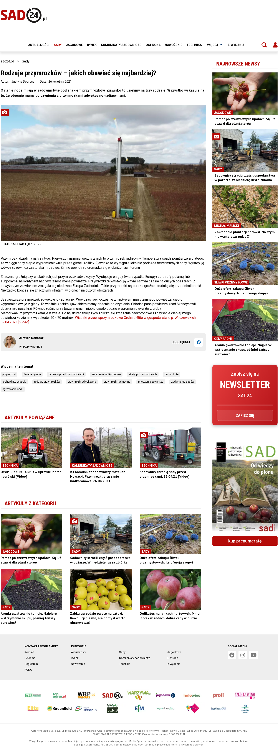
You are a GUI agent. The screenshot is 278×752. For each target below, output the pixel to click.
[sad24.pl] (23, 15)
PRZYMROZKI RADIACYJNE (117, 381)
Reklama (30, 658)
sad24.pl (7, 61)
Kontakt (29, 652)
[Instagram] (242, 655)
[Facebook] (198, 342)
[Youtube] (253, 655)
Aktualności (39, 45)
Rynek (92, 45)
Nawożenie (173, 45)
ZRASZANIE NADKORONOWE (106, 374)
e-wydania (236, 45)
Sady (58, 45)
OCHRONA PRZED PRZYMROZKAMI (66, 374)
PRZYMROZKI (9, 374)
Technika (194, 45)
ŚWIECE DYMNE (32, 374)
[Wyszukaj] (264, 45)
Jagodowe (74, 45)
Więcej (212, 45)
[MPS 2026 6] (245, 487)
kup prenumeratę (245, 541)
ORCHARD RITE (172, 374)
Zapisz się (245, 415)
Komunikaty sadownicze (121, 45)
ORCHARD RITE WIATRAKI (14, 381)
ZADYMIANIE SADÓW (182, 381)
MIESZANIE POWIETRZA (150, 381)
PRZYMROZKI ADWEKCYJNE (82, 381)
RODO (28, 669)
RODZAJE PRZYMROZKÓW (47, 381)
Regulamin (31, 663)
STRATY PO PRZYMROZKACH (143, 374)
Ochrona (153, 45)
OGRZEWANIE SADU (12, 389)
